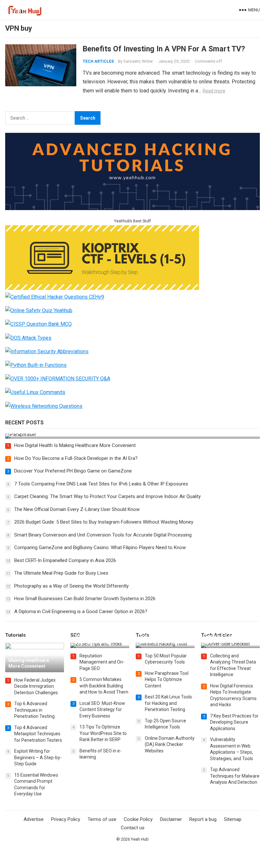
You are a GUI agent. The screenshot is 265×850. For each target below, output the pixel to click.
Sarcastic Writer (138, 61)
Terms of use (102, 819)
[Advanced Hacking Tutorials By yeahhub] (132, 208)
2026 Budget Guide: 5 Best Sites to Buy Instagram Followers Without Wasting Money (103, 522)
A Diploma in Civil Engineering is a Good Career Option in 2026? (80, 611)
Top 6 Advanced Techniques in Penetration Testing (34, 710)
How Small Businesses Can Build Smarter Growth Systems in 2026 (84, 598)
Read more (214, 90)
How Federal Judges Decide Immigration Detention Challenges (36, 686)
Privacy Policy (65, 819)
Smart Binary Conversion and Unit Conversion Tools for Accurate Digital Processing (103, 535)
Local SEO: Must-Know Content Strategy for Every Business (102, 709)
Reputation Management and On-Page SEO (102, 662)
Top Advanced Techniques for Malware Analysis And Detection (235, 776)
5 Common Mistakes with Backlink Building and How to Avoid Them (104, 686)
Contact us (132, 828)
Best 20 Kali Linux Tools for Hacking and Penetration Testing (168, 703)
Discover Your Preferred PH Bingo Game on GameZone (73, 471)
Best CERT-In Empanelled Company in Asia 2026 (65, 560)
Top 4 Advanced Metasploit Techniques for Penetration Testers (38, 734)
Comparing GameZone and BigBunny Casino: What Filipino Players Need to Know (100, 547)
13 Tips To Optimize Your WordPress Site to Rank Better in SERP (103, 733)
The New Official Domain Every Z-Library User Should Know (77, 509)
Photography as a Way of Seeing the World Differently (71, 586)
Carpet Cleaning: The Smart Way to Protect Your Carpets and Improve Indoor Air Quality (107, 496)
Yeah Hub (140, 839)
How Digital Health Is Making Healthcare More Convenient (75, 445)
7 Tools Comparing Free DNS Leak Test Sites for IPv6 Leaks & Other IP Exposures (101, 484)
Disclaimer (171, 819)
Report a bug (203, 819)
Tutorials (15, 635)
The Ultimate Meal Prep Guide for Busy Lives (61, 573)
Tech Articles (98, 61)
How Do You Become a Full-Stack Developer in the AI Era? (76, 458)
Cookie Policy (138, 819)
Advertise (34, 819)
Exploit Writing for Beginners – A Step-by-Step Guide (38, 757)
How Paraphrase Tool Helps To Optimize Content (166, 679)
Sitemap (232, 819)
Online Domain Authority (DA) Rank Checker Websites (170, 744)
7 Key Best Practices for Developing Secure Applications (234, 722)
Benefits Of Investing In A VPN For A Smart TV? (164, 48)
